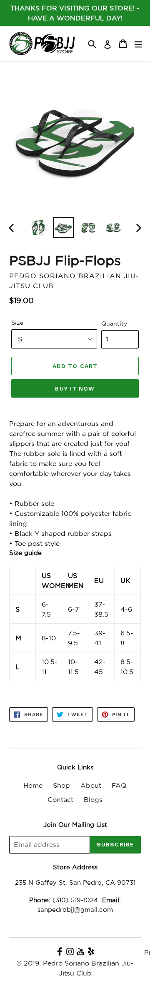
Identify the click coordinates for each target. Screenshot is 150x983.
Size (17, 322)
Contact (60, 799)
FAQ (119, 785)
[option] (38, 227)
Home (32, 785)
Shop (61, 785)
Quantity (114, 323)
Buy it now (75, 388)
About (90, 785)
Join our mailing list (75, 824)
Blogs (93, 799)
